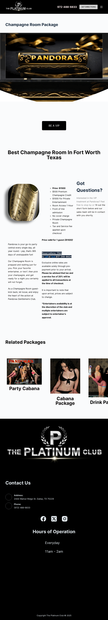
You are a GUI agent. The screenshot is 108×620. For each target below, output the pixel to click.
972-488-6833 (67, 7)
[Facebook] (43, 519)
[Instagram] (64, 519)
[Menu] (101, 7)
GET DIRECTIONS (88, 7)
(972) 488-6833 (22, 507)
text (53, 256)
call (46, 256)
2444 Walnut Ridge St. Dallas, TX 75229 (34, 498)
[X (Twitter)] (54, 519)
